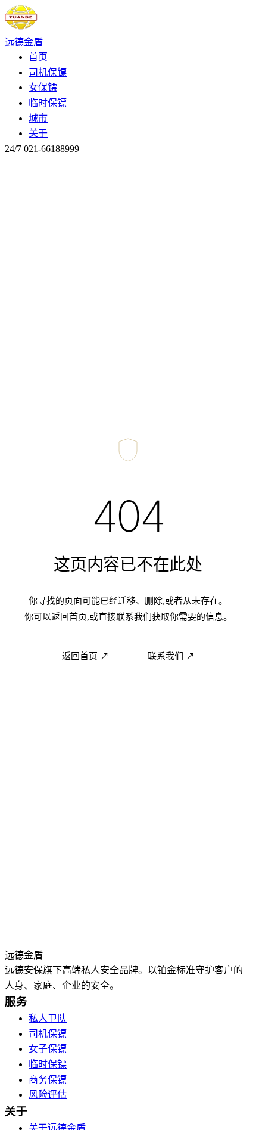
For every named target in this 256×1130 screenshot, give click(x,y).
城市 (38, 118)
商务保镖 (48, 1080)
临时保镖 (48, 103)
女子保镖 (48, 1049)
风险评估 (48, 1094)
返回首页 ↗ (85, 656)
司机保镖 (48, 72)
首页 (38, 57)
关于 (38, 133)
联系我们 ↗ (171, 656)
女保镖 (43, 87)
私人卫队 (48, 1018)
